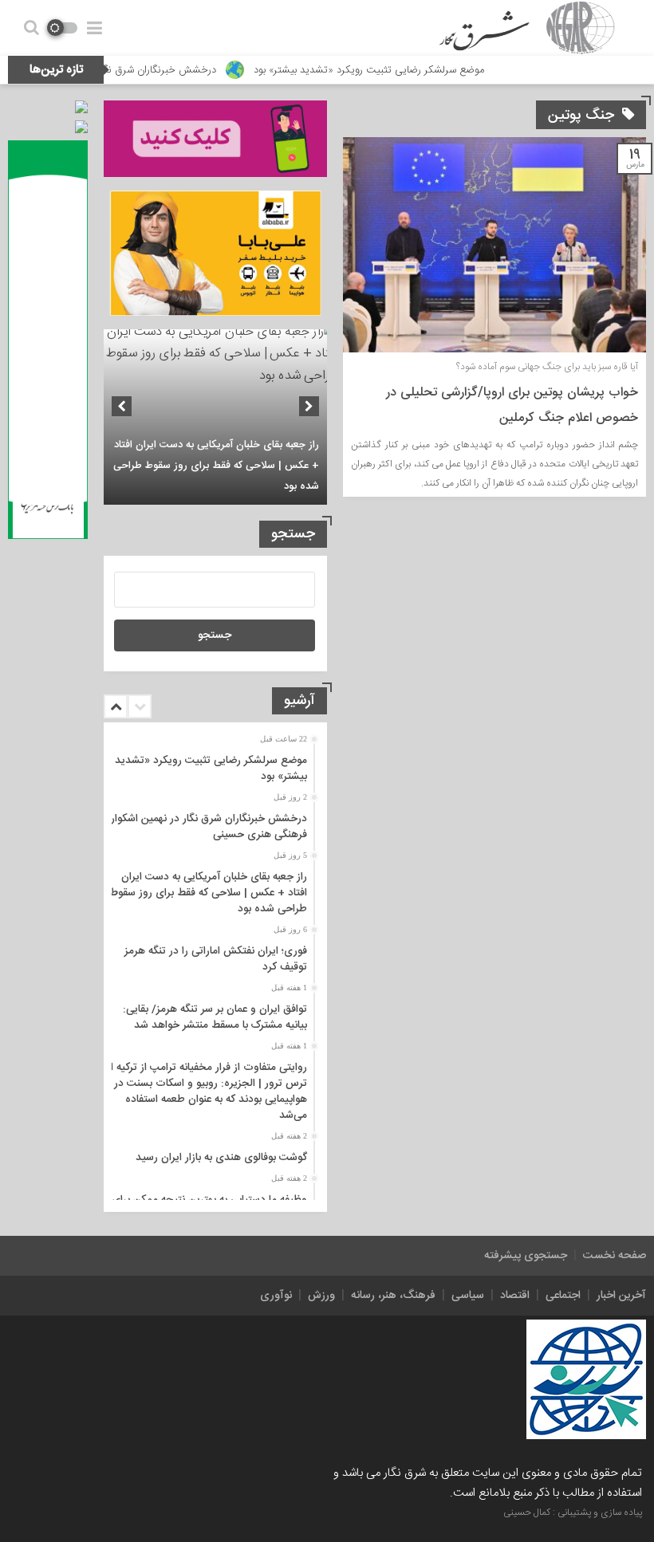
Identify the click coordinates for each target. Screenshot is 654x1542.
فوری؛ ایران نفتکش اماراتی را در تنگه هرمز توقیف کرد (215, 959)
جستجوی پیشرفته (525, 1255)
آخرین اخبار (621, 1295)
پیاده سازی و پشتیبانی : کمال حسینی (572, 1512)
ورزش (321, 1295)
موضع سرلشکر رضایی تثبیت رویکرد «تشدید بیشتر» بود (404, 70)
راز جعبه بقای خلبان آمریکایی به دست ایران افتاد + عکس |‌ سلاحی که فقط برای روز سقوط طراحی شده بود (216, 465)
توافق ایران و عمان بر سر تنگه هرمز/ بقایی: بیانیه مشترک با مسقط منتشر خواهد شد (215, 1017)
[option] (215, 417)
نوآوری (276, 1295)
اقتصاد (515, 1295)
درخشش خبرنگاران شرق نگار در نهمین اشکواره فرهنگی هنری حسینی (206, 827)
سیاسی (467, 1295)
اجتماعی (563, 1295)
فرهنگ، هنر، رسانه (393, 1295)
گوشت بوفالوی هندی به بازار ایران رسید (221, 1157)
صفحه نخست (614, 1255)
